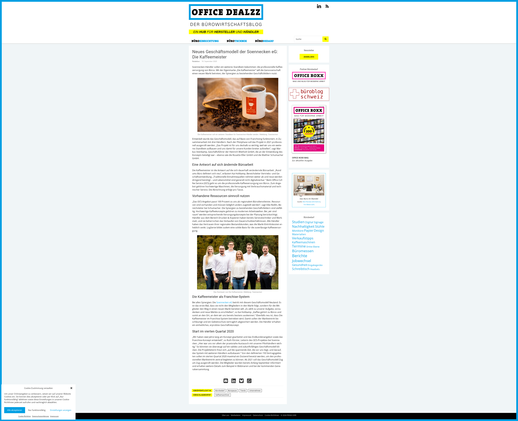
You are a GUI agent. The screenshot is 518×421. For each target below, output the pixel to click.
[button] (71, 388)
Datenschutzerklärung (40, 416)
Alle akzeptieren (14, 410)
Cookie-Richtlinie (24, 416)
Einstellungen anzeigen (60, 410)
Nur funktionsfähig (36, 410)
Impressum (54, 416)
